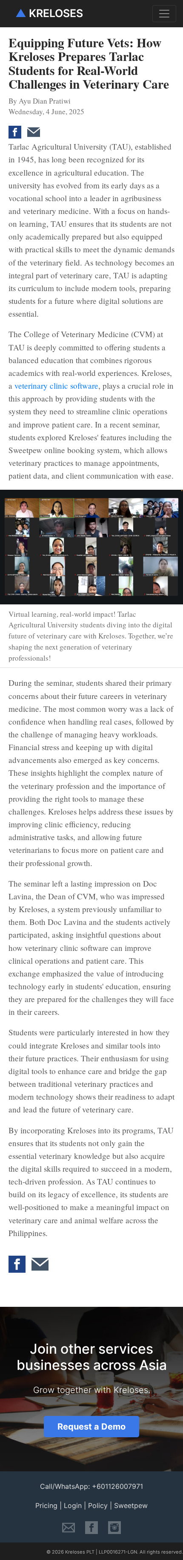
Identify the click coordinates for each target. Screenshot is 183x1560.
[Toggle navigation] (164, 13)
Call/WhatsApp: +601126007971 (91, 1486)
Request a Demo (91, 1426)
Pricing (46, 1505)
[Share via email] (35, 126)
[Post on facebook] (17, 126)
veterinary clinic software (56, 385)
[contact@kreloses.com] (68, 1527)
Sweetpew (131, 1505)
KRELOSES (49, 13)
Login (73, 1505)
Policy (98, 1505)
